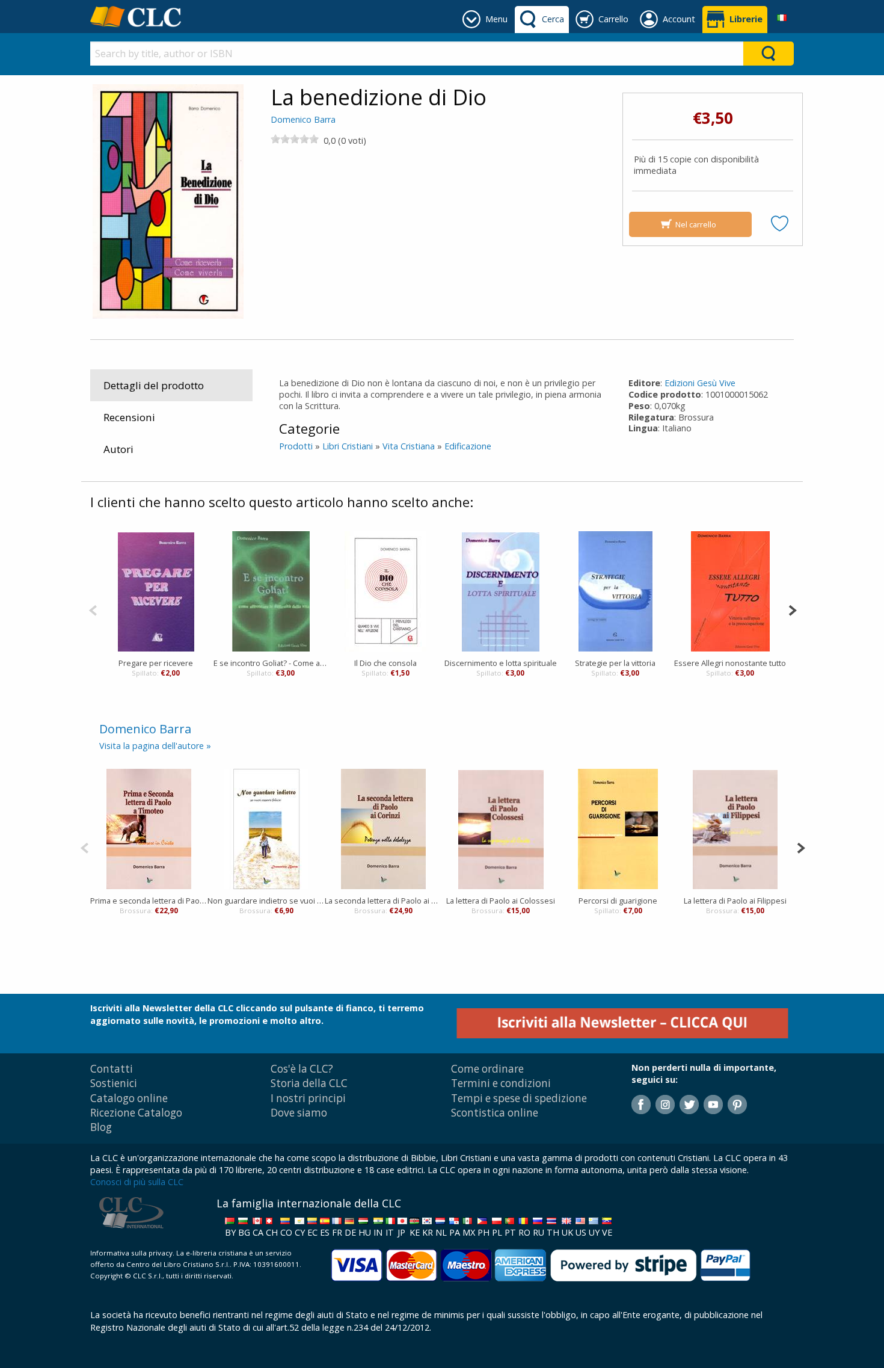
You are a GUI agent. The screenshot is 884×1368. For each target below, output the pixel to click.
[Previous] (92, 609)
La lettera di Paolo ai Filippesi (735, 900)
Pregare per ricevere (155, 663)
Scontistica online (494, 1113)
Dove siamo (299, 1113)
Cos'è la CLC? (302, 1069)
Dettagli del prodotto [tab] (153, 385)
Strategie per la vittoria (615, 663)
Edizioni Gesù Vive (700, 383)
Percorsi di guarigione (618, 900)
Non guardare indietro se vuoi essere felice (266, 900)
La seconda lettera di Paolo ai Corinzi (383, 900)
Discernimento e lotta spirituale (500, 663)
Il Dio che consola (385, 663)
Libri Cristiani (347, 446)
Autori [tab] (118, 449)
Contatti (111, 1069)
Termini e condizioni (501, 1083)
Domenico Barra (303, 119)
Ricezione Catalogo (136, 1113)
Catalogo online (129, 1098)
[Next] (792, 609)
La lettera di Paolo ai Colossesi (500, 900)
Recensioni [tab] (129, 417)
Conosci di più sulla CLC (136, 1182)
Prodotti (296, 446)
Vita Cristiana (408, 446)
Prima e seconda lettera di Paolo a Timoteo (148, 900)
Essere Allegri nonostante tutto (730, 663)
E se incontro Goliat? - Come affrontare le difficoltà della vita (270, 663)
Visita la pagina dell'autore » (155, 745)
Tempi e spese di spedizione (519, 1098)
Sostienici (113, 1083)
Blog (101, 1127)
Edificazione (467, 446)
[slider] (295, 139)
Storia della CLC (309, 1083)
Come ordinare (487, 1069)
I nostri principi (308, 1098)
